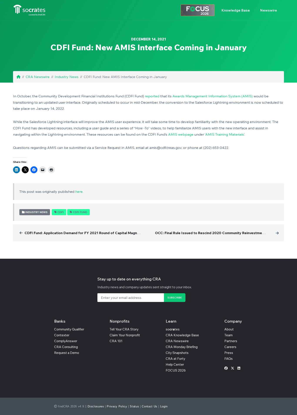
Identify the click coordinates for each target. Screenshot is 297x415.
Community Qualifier (69, 329)
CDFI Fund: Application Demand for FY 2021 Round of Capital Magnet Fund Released (95, 233)
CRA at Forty (175, 359)
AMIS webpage (181, 134)
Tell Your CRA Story (124, 329)
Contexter (61, 335)
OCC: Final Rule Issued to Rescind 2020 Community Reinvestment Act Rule (217, 233)
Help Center (175, 364)
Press (228, 353)
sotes (173, 329)
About (229, 329)
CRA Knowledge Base (182, 335)
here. (79, 191)
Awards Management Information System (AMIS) (212, 96)
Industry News (66, 77)
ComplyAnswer (65, 341)
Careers (230, 347)
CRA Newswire (38, 77)
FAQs (228, 359)
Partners (230, 341)
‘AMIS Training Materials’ (224, 134)
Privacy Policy (117, 406)
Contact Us (149, 406)
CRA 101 (116, 341)
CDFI (60, 212)
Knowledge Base (236, 10)
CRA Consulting (66, 347)
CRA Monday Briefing (182, 347)
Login (164, 406)
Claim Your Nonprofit (125, 335)
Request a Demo (66, 353)
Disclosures (96, 406)
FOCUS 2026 (176, 370)
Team (228, 335)
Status (134, 406)
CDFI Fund (80, 212)
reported (152, 96)
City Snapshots (177, 353)
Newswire (268, 10)
